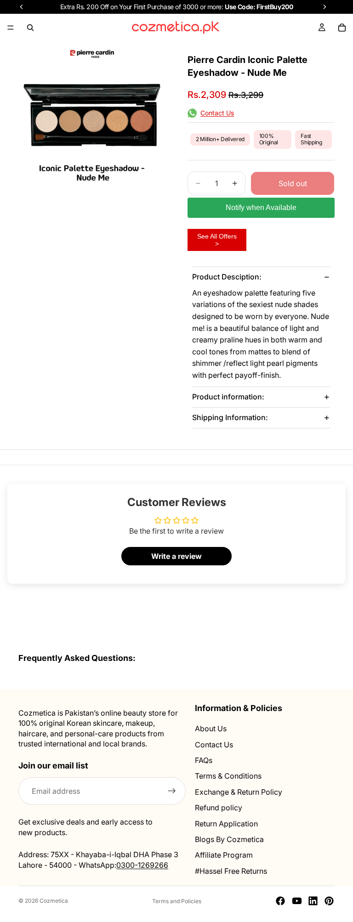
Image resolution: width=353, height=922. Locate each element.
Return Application (226, 823)
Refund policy (218, 807)
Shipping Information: (230, 417)
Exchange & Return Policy (238, 792)
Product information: (228, 396)
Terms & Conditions (228, 776)
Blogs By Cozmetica (229, 839)
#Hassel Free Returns (231, 871)
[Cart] (342, 27)
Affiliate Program (224, 855)
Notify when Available (261, 207)
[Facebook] (280, 900)
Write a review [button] (176, 556)
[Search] (30, 27)
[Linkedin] (313, 900)
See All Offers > (217, 240)
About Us (211, 729)
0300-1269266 (142, 865)
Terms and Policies (176, 901)
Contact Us (214, 744)
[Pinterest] (329, 900)
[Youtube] (296, 900)
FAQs (203, 760)
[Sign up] (172, 791)
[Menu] (10, 27)
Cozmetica (54, 900)
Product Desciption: (227, 276)
